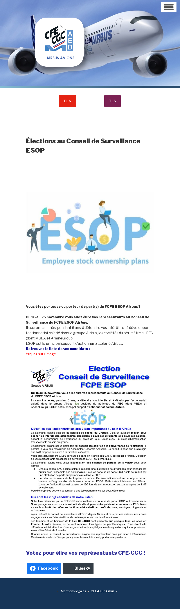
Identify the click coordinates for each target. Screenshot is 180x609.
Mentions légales (73, 591)
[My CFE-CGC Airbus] (59, 33)
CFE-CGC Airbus (103, 591)
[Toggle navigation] (168, 7)
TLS (112, 101)
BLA (67, 101)
